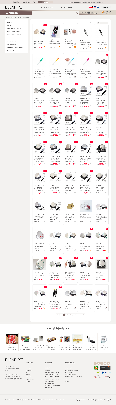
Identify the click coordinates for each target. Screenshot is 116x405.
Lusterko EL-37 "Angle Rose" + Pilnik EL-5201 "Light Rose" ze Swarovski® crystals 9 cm (69, 161)
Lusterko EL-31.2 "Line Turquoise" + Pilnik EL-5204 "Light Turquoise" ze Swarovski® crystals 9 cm (101, 190)
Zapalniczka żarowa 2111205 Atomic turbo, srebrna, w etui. (91, 347)
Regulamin (28, 370)
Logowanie (87, 13)
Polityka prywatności (70, 374)
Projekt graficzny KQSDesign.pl (102, 400)
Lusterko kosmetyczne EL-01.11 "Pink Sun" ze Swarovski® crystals (39, 304)
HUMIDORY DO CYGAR (14, 38)
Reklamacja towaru (70, 368)
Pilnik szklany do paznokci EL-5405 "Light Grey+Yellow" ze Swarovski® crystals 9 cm (55, 304)
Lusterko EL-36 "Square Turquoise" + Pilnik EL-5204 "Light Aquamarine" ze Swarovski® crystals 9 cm (70, 132)
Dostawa (28, 377)
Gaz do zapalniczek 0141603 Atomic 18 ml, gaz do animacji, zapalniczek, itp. (64, 347)
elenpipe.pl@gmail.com (15, 378)
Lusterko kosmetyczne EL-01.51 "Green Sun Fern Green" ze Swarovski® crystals (54, 276)
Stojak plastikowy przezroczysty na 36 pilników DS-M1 (55, 41)
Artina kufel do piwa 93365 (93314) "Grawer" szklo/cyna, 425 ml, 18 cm (104, 347)
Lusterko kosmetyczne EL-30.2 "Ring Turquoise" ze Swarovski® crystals (70, 247)
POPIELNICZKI (11, 44)
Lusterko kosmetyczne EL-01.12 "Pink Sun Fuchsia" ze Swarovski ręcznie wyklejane (101, 276)
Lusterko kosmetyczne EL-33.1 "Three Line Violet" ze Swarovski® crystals (100, 305)
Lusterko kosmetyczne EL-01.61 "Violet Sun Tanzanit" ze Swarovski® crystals (85, 247)
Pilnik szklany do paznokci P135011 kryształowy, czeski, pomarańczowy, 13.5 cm (55, 73)
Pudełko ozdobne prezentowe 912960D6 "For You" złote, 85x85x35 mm (70, 217)
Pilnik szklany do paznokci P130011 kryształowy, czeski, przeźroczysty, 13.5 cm (70, 43)
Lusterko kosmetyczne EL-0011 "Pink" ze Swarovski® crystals (39, 102)
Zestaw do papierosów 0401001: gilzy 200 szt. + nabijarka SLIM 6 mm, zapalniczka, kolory (25, 347)
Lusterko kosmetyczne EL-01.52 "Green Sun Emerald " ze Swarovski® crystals (39, 276)
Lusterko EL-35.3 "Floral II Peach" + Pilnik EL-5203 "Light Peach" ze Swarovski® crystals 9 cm (85, 103)
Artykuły (67, 381)
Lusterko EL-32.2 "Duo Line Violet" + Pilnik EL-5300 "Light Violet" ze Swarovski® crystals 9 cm (70, 190)
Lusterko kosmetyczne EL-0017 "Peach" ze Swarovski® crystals (54, 102)
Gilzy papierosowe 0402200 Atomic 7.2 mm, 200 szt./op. (51, 347)
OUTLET (9, 22)
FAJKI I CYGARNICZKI (13, 32)
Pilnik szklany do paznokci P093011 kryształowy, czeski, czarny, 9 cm (101, 43)
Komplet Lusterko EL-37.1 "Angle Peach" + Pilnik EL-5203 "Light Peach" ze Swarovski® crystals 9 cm (101, 161)
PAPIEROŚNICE (11, 41)
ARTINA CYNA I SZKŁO (14, 29)
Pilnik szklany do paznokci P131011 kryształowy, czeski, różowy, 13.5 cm (85, 72)
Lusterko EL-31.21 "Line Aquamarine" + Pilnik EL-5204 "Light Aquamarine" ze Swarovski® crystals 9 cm (39, 161)
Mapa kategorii (30, 379)
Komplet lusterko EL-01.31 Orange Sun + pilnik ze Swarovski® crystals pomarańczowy (70, 276)
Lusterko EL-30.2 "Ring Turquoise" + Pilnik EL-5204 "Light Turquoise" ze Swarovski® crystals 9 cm (55, 132)
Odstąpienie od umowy (71, 370)
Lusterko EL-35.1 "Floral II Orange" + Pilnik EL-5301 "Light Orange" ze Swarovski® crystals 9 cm (55, 190)
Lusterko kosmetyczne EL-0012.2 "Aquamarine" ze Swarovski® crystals (70, 103)
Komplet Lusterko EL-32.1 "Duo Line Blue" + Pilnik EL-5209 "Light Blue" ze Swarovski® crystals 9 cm (39, 132)
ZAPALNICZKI (11, 50)
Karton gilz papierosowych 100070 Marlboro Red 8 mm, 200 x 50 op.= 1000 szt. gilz (12, 347)
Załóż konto (45, 2)
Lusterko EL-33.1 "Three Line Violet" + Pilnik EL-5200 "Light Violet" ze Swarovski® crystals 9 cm (101, 103)
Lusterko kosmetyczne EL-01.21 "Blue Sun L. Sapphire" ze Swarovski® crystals (85, 276)
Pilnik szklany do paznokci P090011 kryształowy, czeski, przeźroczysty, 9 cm (85, 44)
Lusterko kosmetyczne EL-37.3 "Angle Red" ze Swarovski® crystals (101, 217)
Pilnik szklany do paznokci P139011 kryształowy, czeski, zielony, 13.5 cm (39, 72)
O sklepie (28, 368)
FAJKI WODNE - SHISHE (14, 35)
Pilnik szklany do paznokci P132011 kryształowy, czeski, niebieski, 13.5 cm (70, 72)
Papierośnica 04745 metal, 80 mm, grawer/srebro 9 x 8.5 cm (38, 347)
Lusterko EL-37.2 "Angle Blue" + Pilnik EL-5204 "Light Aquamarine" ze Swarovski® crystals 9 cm (85, 132)
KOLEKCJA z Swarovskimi (14, 47)
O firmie (28, 374)
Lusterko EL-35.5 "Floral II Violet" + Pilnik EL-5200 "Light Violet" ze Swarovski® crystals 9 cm (39, 190)
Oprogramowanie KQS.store (84, 400)
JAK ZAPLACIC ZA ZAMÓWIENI (73, 377)
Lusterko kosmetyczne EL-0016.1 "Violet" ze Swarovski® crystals (101, 73)
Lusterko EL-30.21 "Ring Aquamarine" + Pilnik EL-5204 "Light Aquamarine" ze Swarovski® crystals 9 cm (55, 161)
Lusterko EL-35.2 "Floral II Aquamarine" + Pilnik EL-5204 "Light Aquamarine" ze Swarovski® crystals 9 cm (101, 133)
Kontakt (28, 381)
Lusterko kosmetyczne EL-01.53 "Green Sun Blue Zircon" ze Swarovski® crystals (100, 247)
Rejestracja (94, 13)
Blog (66, 379)
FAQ (27, 372)
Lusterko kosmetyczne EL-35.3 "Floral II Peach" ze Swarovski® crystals (70, 305)
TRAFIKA (9, 26)
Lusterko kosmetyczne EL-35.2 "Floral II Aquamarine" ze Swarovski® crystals (85, 305)
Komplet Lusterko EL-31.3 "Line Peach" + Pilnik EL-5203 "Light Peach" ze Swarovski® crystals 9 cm (85, 190)
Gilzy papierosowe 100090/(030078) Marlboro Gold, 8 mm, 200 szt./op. (78, 347)
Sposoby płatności (70, 372)
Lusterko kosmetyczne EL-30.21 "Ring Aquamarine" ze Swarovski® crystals (54, 247)
